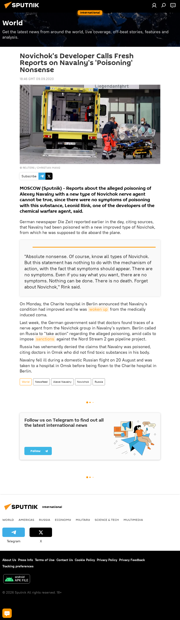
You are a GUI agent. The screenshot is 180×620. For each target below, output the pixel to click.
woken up (98, 309)
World (26, 381)
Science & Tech (107, 520)
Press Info (25, 560)
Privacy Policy (107, 560)
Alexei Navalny (62, 381)
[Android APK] (17, 579)
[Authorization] (154, 5)
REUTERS (28, 167)
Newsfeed (41, 381)
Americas (26, 520)
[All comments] (7, 613)
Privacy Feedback (132, 560)
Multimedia (133, 520)
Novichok (83, 381)
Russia (99, 381)
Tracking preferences (18, 566)
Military (83, 520)
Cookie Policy (85, 560)
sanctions (45, 339)
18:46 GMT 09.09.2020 (37, 79)
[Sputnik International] (23, 9)
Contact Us (64, 560)
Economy (63, 520)
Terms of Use (45, 560)
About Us (9, 560)
